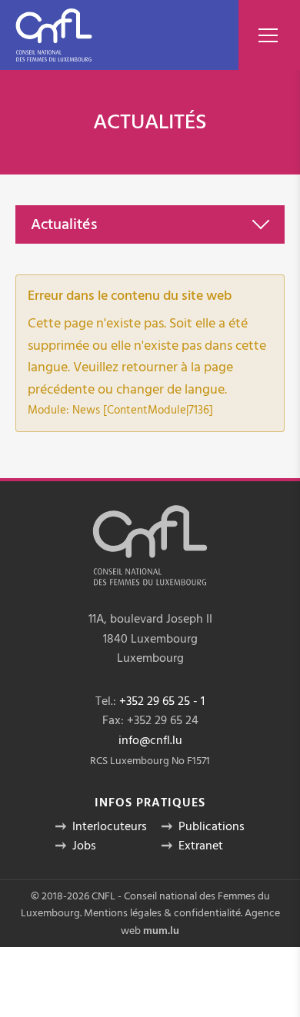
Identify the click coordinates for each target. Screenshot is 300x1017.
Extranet (200, 845)
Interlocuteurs (109, 826)
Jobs (84, 845)
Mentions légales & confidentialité (162, 913)
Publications (211, 826)
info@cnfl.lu (150, 740)
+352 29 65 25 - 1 (162, 701)
